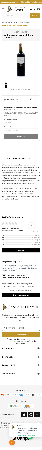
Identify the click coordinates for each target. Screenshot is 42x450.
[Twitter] (37, 414)
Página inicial (6, 22)
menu (3, 8)
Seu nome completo (10, 119)
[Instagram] (30, 414)
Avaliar (21, 250)
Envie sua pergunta (21, 295)
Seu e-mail (7, 127)
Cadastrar (21, 334)
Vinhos (15, 22)
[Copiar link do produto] (31, 99)
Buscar (34, 15)
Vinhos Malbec (24, 22)
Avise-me (21, 136)
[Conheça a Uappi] (21, 438)
